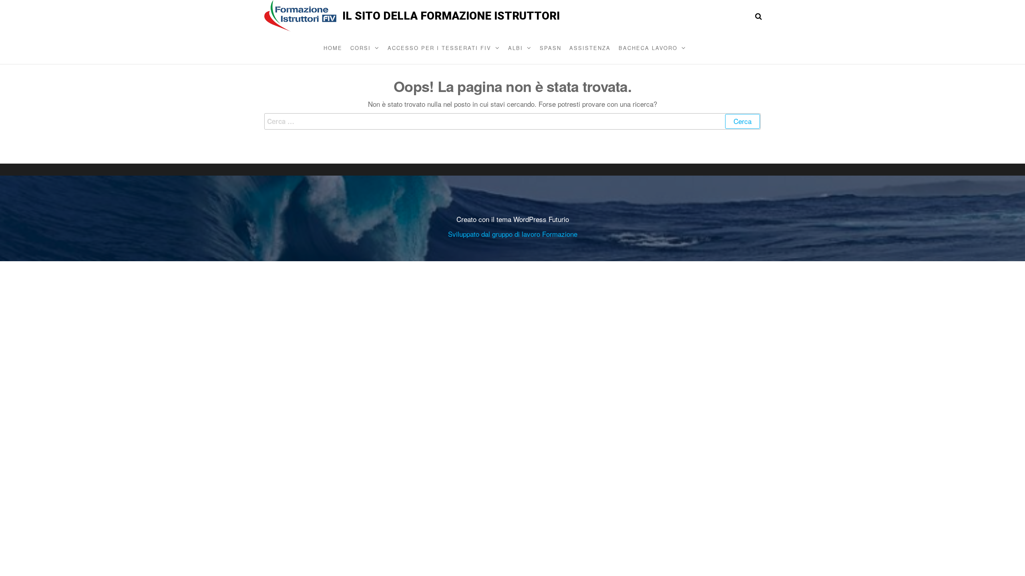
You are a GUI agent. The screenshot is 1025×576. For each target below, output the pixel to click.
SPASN (550, 48)
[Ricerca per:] (512, 121)
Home (333, 48)
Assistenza (590, 48)
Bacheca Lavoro (648, 48)
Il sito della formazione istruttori (451, 15)
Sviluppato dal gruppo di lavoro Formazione (512, 234)
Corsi (360, 48)
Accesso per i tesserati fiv (439, 48)
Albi (515, 48)
